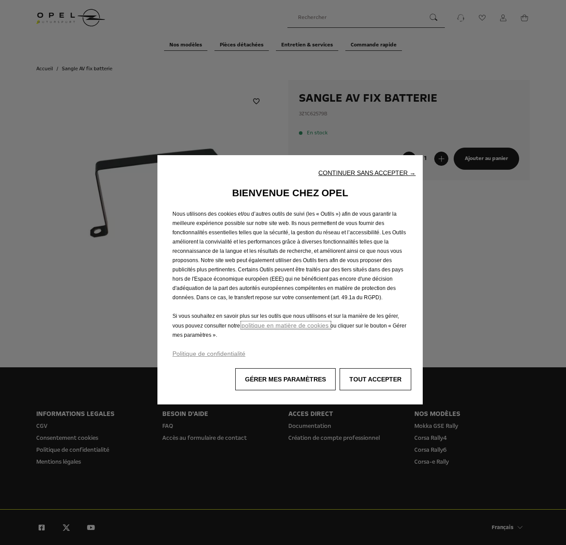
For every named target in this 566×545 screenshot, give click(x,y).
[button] (367, 172)
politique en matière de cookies (285, 325)
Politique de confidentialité (208, 353)
